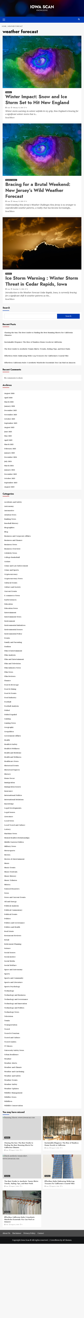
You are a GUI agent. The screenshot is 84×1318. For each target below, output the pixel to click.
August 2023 (9, 487)
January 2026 (9, 406)
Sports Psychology (12, 986)
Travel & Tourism (11, 1033)
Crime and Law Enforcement (16, 566)
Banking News (10, 519)
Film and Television (12, 663)
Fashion (7, 646)
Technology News (11, 1012)
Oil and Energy (10, 901)
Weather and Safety (12, 1076)
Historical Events (11, 765)
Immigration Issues (12, 787)
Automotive (9, 510)
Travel (7, 1029)
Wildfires (8, 1101)
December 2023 (10, 474)
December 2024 (10, 457)
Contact (41, 1233)
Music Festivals (10, 872)
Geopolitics (9, 731)
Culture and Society (12, 587)
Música (7, 884)
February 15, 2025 (18, 108)
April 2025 (8, 440)
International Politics (13, 795)
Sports (7, 974)
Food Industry (10, 697)
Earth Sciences (10, 600)
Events (7, 638)
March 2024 (8, 465)
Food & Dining (10, 689)
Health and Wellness (12, 757)
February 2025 (10, 448)
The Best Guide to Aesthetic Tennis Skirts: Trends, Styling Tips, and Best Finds (37, 349)
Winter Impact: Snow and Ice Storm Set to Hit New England (37, 99)
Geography (9, 727)
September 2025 (10, 423)
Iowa (8, 108)
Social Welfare (10, 965)
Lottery (7, 829)
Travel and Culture (12, 1037)
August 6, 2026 (55, 1186)
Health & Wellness (12, 748)
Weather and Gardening (14, 1071)
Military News (10, 846)
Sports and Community (13, 978)
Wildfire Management (13, 1093)
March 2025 (8, 444)
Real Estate (9, 931)
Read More (10, 117)
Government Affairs (12, 736)
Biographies (9, 527)
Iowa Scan (42, 7)
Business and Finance (13, 540)
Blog (6, 532)
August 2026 (9, 393)
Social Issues (9, 952)
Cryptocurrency (11, 574)
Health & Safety (10, 744)
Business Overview (12, 549)
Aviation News (10, 515)
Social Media (9, 961)
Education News (11, 608)
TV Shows (8, 1046)
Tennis (7, 1020)
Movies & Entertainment (14, 859)
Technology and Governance (16, 999)
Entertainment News (12, 617)
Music (6, 863)
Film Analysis (10, 655)
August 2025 (9, 427)
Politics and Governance (14, 923)
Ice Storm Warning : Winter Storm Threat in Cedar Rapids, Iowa (41, 281)
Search (6, 307)
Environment (9, 621)
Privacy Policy (29, 1233)
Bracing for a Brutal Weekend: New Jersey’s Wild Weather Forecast (37, 190)
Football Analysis (11, 706)
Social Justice (10, 957)
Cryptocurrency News (13, 578)
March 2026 (8, 402)
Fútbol (7, 710)
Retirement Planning (12, 944)
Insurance (8, 791)
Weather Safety (10, 1084)
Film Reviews (10, 676)
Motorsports (9, 850)
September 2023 (10, 482)
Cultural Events (10, 583)
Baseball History (11, 523)
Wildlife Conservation (13, 1105)
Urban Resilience (11, 1054)
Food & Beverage (11, 685)
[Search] (79, 19)
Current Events (10, 591)
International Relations (14, 799)
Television (8, 1016)
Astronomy (9, 506)
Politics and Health (12, 927)
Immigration (9, 782)
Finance (7, 680)
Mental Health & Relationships (17, 838)
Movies (7, 855)
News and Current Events (15, 897)
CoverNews (55, 1240)
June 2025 (8, 431)
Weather (8, 92)
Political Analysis (11, 906)
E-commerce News (12, 595)
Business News (10, 544)
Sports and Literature (13, 982)
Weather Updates (11, 180)
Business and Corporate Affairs (17, 536)
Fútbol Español (10, 714)
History (7, 774)
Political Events (10, 914)
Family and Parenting (13, 642)
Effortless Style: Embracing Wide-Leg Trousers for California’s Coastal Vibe (36, 356)
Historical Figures (12, 770)
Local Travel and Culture (14, 825)
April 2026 (8, 397)
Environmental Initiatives (14, 625)
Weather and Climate (13, 1067)
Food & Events (10, 693)
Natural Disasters (11, 889)
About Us (6, 1233)
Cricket (7, 561)
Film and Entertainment (14, 659)
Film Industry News (12, 668)
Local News (9, 821)
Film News (8, 672)
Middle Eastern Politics (14, 842)
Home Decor (9, 778)
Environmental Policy (13, 634)
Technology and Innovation (15, 1003)
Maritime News (10, 833)
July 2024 (7, 461)
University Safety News (14, 1050)
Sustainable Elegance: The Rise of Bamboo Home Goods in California (33, 342)
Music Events (9, 867)
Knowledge (9, 804)
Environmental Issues (13, 629)
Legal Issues (9, 812)
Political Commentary (13, 910)
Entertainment (10, 612)
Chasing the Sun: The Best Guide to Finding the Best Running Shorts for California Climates (38, 333)
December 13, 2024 (18, 289)
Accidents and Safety (13, 502)
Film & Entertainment (13, 651)
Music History (10, 876)
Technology (9, 991)
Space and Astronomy (13, 969)
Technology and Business (15, 995)
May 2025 (8, 436)
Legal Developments (12, 808)
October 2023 (9, 478)
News (6, 893)
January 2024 (9, 470)
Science (7, 948)
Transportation (10, 1025)
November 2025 (10, 414)
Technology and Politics (14, 1008)
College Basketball (12, 557)
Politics (7, 918)
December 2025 (10, 410)
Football (7, 702)
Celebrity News (10, 553)
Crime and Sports (11, 570)
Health (7, 740)
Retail (6, 940)
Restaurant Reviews (12, 935)
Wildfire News (10, 1097)
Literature (8, 816)
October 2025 (9, 419)
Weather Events (11, 1080)
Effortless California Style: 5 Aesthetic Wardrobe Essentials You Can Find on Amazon (39, 362)
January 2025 (9, 453)
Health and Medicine (12, 753)
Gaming (7, 719)
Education (8, 604)
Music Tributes (10, 880)
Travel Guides (10, 1042)
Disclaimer (16, 1233)
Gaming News (10, 723)
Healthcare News (11, 761)
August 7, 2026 (15, 1150)
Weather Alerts (10, 1063)
